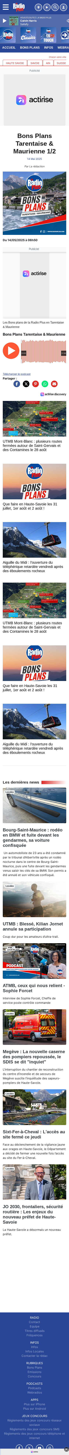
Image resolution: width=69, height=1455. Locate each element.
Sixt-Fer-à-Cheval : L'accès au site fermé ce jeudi (34, 1134)
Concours (34, 1376)
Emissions (34, 1372)
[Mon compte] (63, 7)
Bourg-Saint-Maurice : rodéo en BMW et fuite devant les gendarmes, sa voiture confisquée (33, 837)
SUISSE (61, 63)
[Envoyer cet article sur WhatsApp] (44, 386)
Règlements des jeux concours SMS (34, 1429)
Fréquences (34, 1335)
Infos (48, 47)
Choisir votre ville (57, 57)
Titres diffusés (35, 1331)
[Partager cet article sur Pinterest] (34, 386)
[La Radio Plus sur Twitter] (29, 1448)
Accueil (9, 47)
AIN (48, 63)
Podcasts (34, 1388)
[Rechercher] (55, 7)
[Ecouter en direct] (47, 7)
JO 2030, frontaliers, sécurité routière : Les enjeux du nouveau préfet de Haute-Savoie (33, 1214)
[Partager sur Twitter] (25, 386)
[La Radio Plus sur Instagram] (49, 1448)
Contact (34, 1322)
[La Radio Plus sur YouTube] (39, 1448)
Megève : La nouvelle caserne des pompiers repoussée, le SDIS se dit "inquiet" (34, 1056)
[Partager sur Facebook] (16, 386)
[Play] (5, 21)
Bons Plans (30, 47)
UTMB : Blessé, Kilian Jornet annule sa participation (33, 926)
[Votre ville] (38, 7)
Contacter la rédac (35, 1356)
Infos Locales (34, 1351)
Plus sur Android (34, 1408)
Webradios (34, 1392)
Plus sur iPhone (34, 1404)
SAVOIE (35, 63)
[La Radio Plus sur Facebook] (19, 1448)
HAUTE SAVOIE (15, 63)
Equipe (34, 1326)
